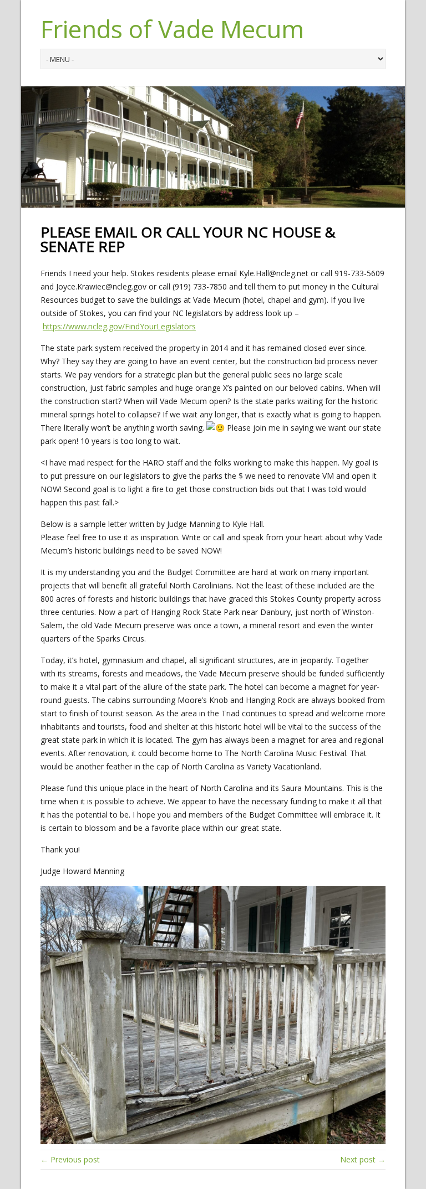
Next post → (363, 1159)
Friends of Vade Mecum (172, 28)
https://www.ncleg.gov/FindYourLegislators (119, 326)
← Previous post (70, 1159)
